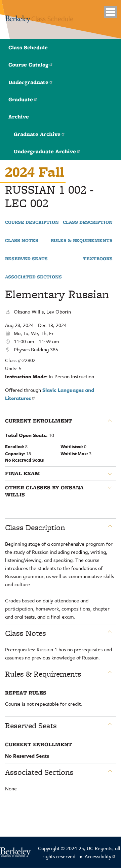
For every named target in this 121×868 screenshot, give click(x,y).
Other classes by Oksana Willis (44, 491)
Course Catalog (28, 64)
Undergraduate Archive (45, 151)
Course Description (32, 222)
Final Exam (22, 473)
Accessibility (98, 856)
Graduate (20, 99)
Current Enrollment (38, 420)
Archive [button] (18, 116)
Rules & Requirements (82, 240)
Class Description (88, 222)
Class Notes (21, 240)
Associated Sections (33, 277)
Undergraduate (28, 82)
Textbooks (98, 258)
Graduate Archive (37, 134)
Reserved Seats (26, 258)
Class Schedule (28, 47)
